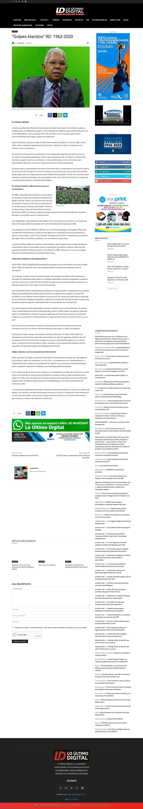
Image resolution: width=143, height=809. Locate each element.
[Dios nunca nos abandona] (51, 554)
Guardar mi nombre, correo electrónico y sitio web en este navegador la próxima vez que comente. (51, 627)
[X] (19, 1)
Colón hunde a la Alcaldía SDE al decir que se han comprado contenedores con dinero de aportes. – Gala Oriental (112, 439)
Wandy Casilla (100, 640)
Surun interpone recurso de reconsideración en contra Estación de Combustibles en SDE (113, 430)
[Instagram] (16, 1)
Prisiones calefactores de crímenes (25, 455)
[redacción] (13, 43)
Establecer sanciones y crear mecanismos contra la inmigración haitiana (23, 567)
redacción (21, 43)
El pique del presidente (115, 719)
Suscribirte (125, 181)
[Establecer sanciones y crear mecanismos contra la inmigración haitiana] (24, 554)
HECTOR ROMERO (101, 422)
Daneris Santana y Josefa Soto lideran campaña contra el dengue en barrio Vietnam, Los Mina (112, 495)
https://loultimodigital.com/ (38, 471)
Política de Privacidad (101, 805)
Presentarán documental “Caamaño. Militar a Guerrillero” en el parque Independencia (111, 536)
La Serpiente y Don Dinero (109, 466)
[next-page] (16, 574)
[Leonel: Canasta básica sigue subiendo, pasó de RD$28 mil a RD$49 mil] (100, 257)
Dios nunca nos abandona (47, 565)
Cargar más (112, 288)
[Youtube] (25, 1)
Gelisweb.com (88, 805)
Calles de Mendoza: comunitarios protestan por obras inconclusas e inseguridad (112, 350)
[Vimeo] (22, 1)
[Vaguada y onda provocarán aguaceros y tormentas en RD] (100, 280)
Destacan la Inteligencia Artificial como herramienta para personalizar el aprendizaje (112, 557)
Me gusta (126, 162)
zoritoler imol (99, 521)
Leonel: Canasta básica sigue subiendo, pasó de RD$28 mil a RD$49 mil (118, 257)
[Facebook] (13, 1)
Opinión (15, 31)
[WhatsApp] (60, 115)
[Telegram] (65, 115)
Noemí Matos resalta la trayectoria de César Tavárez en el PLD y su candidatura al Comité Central (111, 415)
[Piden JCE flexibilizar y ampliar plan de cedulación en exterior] (100, 269)
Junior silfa (99, 375)
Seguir (127, 167)
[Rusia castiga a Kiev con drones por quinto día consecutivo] (100, 247)
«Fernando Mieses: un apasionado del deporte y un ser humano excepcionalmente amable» (111, 668)
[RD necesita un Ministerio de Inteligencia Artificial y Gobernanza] (77, 554)
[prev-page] (13, 574)
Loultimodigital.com (67, 805)
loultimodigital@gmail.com (76, 794)
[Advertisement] (51, 510)
